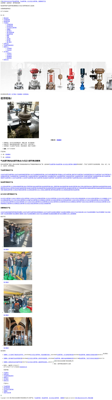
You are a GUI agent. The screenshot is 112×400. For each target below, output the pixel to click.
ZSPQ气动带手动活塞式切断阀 (51, 212)
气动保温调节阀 (23, 176)
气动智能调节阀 (96, 176)
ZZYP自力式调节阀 (50, 198)
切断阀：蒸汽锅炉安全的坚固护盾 (13, 358)
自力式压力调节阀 (68, 164)
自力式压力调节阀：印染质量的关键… (40, 354)
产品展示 (6, 372)
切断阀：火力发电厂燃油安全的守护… (14, 354)
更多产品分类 (7, 392)
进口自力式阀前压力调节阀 (73, 201)
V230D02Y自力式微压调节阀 (37, 198)
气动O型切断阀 (100, 212)
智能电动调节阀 (8, 189)
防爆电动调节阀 (91, 188)
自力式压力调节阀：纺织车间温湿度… (38, 358)
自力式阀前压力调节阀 (44, 200)
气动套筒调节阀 (69, 176)
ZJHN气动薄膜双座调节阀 (37, 174)
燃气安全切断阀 (62, 213)
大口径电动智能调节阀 (17, 186)
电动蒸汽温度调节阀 (20, 188)
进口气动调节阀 (96, 174)
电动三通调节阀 (93, 186)
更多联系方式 (23, 367)
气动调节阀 (52, 164)
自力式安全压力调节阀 (100, 201)
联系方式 (6, 380)
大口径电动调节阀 (5, 186)
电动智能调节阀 (41, 188)
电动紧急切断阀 (53, 213)
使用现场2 (26, 94)
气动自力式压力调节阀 (87, 201)
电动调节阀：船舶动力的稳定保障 (88, 354)
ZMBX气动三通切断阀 (42, 213)
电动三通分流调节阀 (83, 186)
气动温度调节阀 (78, 176)
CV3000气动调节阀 (16, 178)
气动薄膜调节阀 (14, 176)
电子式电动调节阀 (82, 188)
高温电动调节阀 (100, 188)
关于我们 (14, 94)
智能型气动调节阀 (5, 178)
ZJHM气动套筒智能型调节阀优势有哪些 (11, 212)
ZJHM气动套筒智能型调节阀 (21, 174)
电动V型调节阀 (28, 186)
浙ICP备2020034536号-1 (81, 398)
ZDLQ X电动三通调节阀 (43, 189)
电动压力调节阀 (10, 188)
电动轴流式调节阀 (61, 188)
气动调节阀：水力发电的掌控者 (64, 354)
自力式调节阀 (43, 201)
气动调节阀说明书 (8, 375)
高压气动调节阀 (38, 178)
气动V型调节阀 (105, 174)
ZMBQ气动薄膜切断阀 (29, 213)
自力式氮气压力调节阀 (31, 200)
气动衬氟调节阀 (42, 176)
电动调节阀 (59, 164)
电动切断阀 (16, 213)
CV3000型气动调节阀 (27, 178)
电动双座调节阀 (102, 186)
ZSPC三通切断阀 (71, 213)
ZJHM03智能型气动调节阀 (90, 178)
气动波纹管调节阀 (33, 176)
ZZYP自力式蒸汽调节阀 (92, 198)
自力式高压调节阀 (66, 200)
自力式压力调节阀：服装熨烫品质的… (38, 362)
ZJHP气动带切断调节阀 (51, 174)
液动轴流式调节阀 (71, 188)
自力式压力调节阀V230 (20, 201)
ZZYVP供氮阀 (103, 198)
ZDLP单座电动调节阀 (67, 189)
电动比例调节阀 (36, 186)
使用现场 (7, 157)
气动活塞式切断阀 (65, 212)
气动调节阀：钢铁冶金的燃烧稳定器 (63, 358)
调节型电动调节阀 (55, 189)
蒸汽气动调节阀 (106, 176)
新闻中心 (6, 377)
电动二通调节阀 (55, 186)
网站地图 (90, 398)
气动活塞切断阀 (8, 213)
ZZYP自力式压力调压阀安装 (77, 198)
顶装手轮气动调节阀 (77, 174)
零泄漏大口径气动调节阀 (64, 174)
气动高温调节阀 (87, 174)
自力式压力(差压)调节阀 (31, 203)
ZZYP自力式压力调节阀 (62, 198)
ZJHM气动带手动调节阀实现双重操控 (33, 212)
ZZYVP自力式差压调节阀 (91, 200)
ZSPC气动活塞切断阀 (89, 212)
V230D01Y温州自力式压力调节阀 (20, 198)
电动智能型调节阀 (51, 188)
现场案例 (19, 94)
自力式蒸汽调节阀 (55, 200)
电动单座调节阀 (45, 186)
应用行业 (6, 374)
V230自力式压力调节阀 (77, 200)
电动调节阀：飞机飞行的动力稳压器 (89, 358)
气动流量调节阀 (51, 176)
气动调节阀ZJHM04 (77, 178)
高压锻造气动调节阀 (48, 178)
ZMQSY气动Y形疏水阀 (77, 212)
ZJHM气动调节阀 (66, 178)
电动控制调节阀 (64, 186)
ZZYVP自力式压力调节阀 (18, 200)
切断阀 (75, 164)
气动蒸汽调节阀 (87, 176)
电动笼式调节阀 (73, 186)
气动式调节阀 (58, 178)
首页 (9, 94)
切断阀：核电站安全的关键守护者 (13, 362)
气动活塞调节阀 (60, 176)
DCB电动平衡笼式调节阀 (19, 189)
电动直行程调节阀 (31, 188)
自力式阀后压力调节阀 (18, 203)
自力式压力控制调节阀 (44, 203)
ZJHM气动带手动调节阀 (7, 174)
